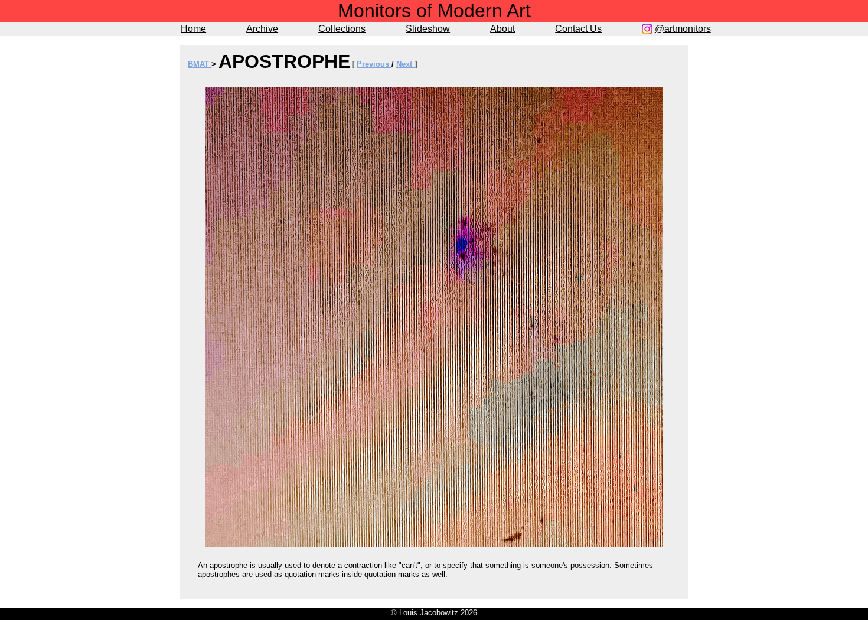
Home (193, 29)
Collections (342, 29)
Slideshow (428, 29)
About (502, 29)
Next (405, 64)
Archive (262, 29)
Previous (374, 64)
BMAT (199, 64)
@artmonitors (683, 29)
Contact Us (578, 29)
